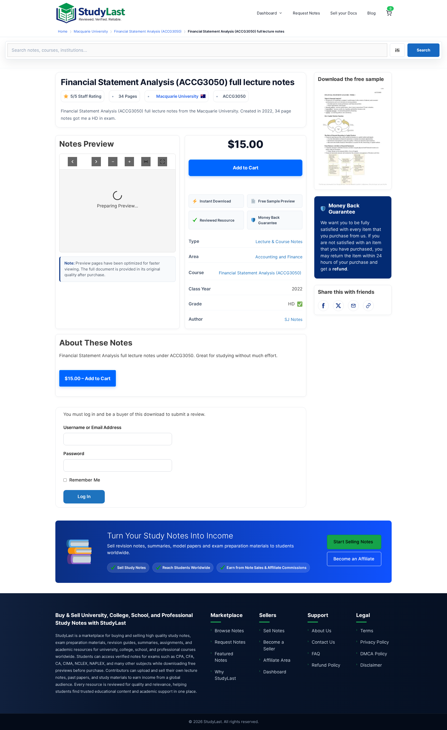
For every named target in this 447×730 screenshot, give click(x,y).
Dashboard (267, 13)
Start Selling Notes (353, 541)
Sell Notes (274, 630)
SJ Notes (293, 319)
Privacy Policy (374, 642)
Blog (371, 13)
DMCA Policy (373, 653)
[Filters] (397, 50)
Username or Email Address (92, 427)
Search (423, 50)
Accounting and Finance (278, 256)
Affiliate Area (276, 660)
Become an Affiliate (353, 558)
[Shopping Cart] (389, 13)
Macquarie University (91, 31)
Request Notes (306, 13)
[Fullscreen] (162, 161)
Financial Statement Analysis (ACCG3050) (148, 31)
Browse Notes (229, 630)
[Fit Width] (146, 161)
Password (73, 453)
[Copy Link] (368, 305)
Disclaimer (371, 665)
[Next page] (96, 161)
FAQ (316, 653)
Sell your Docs (343, 13)
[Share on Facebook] (323, 305)
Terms (366, 630)
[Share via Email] (353, 305)
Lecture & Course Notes (279, 241)
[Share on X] (338, 305)
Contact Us (323, 642)
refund (339, 269)
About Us (321, 630)
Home (63, 31)
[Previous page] (72, 161)
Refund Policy (326, 665)
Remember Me (84, 480)
